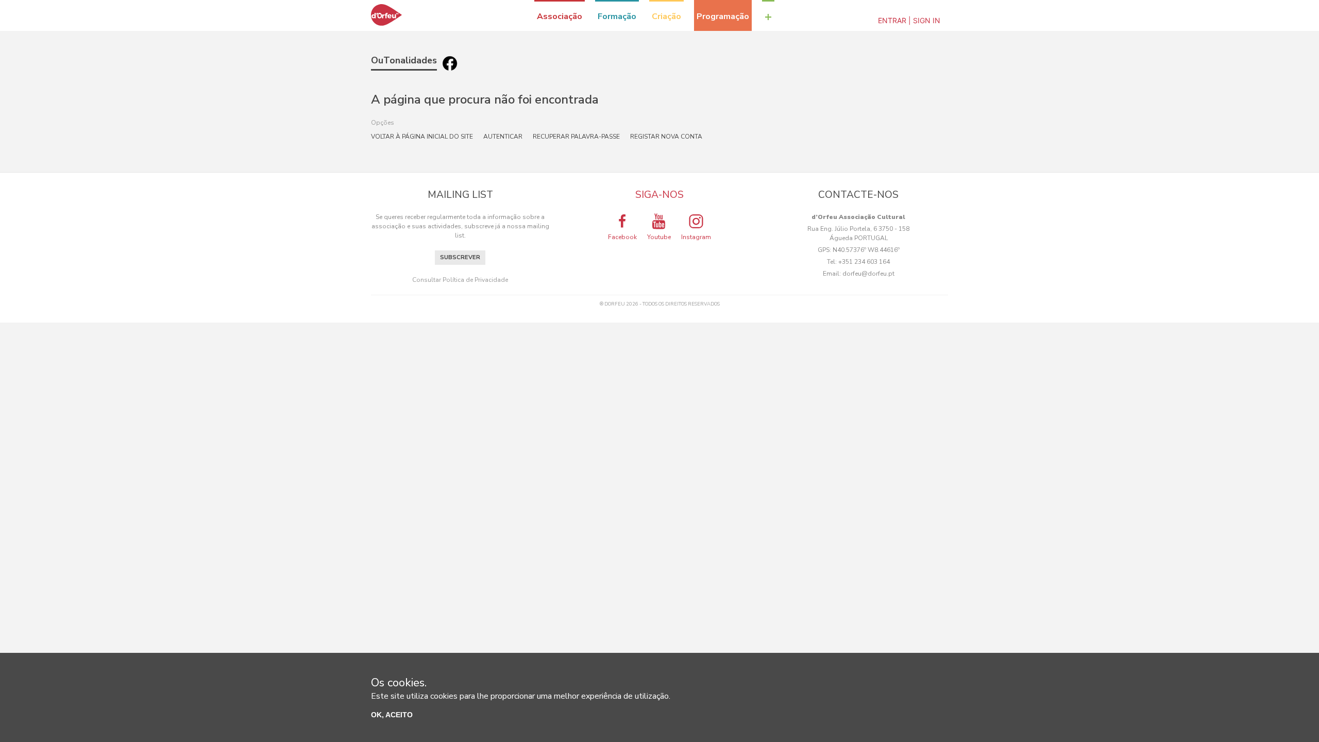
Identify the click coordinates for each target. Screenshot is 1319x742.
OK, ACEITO (392, 715)
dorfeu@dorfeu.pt (868, 273)
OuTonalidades (404, 60)
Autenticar (502, 136)
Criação (666, 16)
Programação (723, 16)
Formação (617, 16)
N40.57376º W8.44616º (866, 250)
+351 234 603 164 (864, 262)
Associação (559, 16)
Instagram (696, 237)
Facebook (622, 237)
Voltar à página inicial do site (422, 136)
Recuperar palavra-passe (576, 136)
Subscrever (460, 257)
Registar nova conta (666, 136)
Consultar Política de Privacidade (460, 280)
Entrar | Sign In (909, 20)
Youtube (659, 237)
